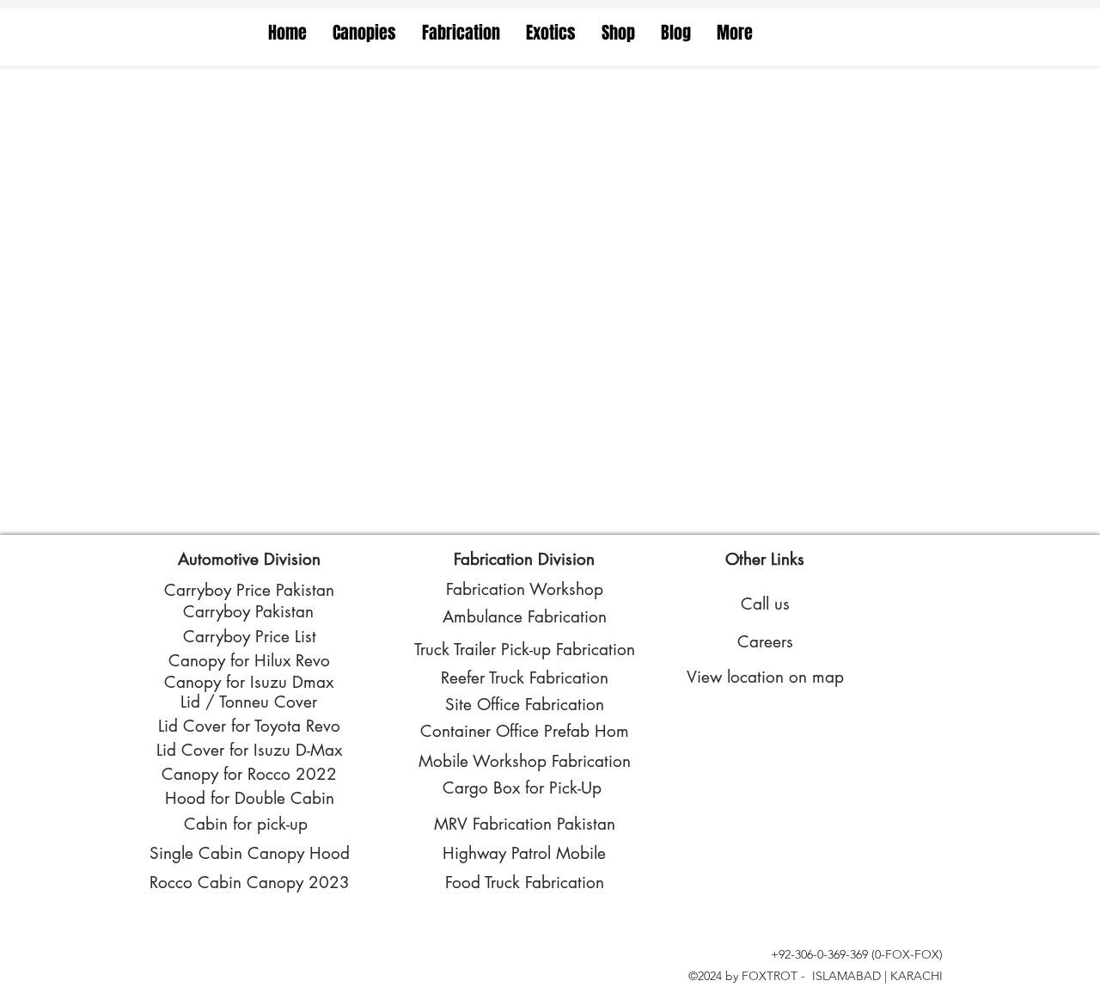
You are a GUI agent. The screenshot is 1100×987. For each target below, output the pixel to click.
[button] (364, 33)
